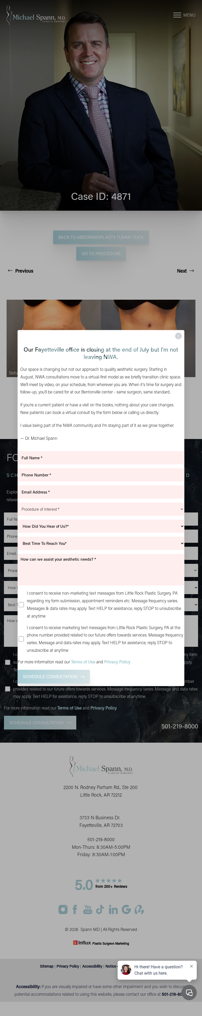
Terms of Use (83, 661)
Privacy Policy (117, 661)
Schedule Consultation (50, 676)
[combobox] (101, 509)
